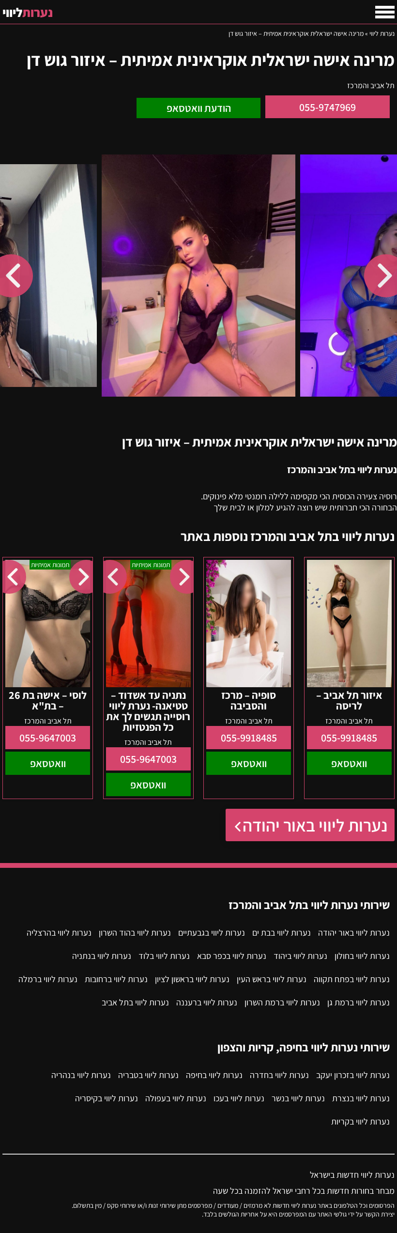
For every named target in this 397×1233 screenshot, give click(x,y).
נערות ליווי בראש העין (271, 979)
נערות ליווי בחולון (362, 955)
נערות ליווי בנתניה (101, 955)
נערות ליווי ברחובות (116, 979)
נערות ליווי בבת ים (281, 932)
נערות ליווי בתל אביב (135, 1002)
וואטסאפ (349, 763)
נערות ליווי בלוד (164, 955)
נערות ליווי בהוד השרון (135, 932)
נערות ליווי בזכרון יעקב (353, 1074)
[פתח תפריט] (385, 12)
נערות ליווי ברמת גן (358, 1002)
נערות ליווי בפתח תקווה (352, 979)
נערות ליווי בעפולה (175, 1098)
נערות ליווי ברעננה (206, 1002)
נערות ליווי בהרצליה (59, 932)
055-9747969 (327, 107)
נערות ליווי (382, 33)
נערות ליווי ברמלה (47, 979)
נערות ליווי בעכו (239, 1098)
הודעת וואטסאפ (199, 108)
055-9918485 (349, 737)
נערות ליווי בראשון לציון (192, 979)
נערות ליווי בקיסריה (106, 1098)
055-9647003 (148, 759)
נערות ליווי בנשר (298, 1098)
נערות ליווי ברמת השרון (282, 1002)
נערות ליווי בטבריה (148, 1074)
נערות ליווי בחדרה (279, 1074)
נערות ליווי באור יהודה (315, 825)
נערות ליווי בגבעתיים (211, 932)
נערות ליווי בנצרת (361, 1098)
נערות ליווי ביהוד (300, 955)
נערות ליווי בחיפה (214, 1074)
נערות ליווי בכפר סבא (231, 955)
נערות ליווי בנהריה (81, 1074)
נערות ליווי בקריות (360, 1121)
